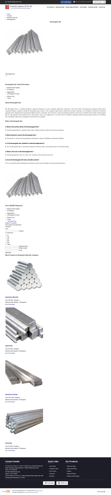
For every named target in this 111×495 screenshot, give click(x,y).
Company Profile (92, 7)
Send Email (67, 2)
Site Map (51, 476)
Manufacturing (60, 7)
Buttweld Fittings (71, 473)
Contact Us (101, 7)
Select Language (101, 491)
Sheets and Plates (72, 468)
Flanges (69, 471)
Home (8, 14)
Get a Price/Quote (10, 304)
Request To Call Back (10, 223)
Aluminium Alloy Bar (12, 17)
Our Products (50, 7)
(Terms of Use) (39, 490)
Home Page (83, 7)
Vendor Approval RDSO (72, 7)
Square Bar (9, 346)
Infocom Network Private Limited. (31, 492)
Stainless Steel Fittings (73, 476)
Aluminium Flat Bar (11, 394)
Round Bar (8, 443)
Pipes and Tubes (71, 466)
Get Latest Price (11, 221)
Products (9, 16)
